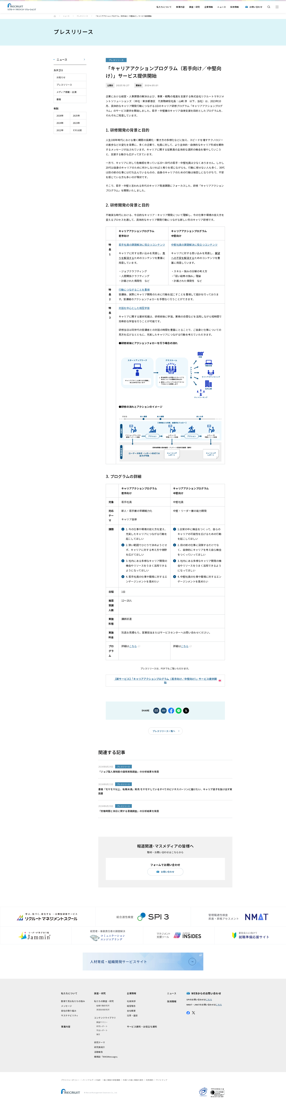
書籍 (58, 99)
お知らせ (60, 77)
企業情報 (208, 6)
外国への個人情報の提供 (133, 1080)
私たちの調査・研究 (104, 1001)
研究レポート (102, 1026)
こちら (133, 646)
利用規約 (149, 1080)
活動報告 (98, 1051)
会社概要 (131, 1010)
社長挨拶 (131, 1001)
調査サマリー (102, 1022)
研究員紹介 (99, 1047)
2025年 (76, 115)
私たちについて (164, 6)
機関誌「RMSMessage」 (106, 1056)
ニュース (221, 6)
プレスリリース (82, 16)
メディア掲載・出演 (66, 91)
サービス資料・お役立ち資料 (142, 1026)
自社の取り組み (68, 1010)
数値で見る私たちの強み (73, 1001)
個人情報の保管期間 (112, 1080)
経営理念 (131, 1005)
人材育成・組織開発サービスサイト (118, 961)
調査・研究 (194, 6)
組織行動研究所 (102, 1005)
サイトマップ (161, 1080)
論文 (98, 1034)
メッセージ (66, 1005)
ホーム (55, 16)
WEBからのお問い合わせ (206, 993)
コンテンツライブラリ (105, 1017)
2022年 (59, 130)
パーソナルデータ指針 (91, 1080)
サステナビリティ (69, 1015)
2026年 (59, 115)
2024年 (59, 122)
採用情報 (234, 6)
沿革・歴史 (132, 1015)
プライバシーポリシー (70, 1080)
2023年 (76, 122)
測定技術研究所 (102, 1009)
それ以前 (77, 130)
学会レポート (102, 1030)
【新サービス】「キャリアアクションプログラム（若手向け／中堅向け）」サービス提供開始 (165, 680)
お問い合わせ (256, 6)
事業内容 (180, 6)
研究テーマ (99, 1042)
